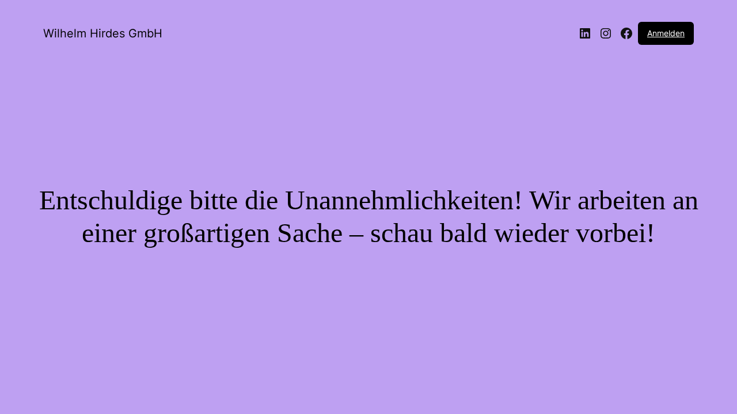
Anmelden (666, 33)
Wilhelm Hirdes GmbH (102, 33)
